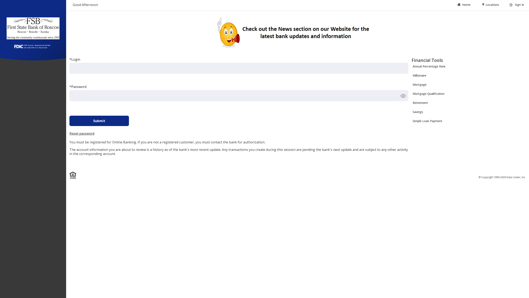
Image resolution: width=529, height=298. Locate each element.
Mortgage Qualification (428, 94)
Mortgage (420, 85)
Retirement (420, 103)
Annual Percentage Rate (429, 66)
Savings (418, 112)
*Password (77, 86)
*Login (74, 59)
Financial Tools (427, 60)
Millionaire (419, 75)
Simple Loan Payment (427, 121)
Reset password (81, 133)
